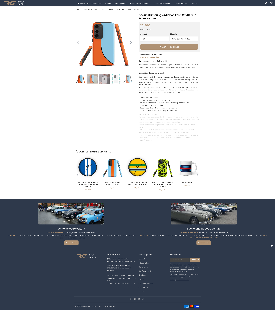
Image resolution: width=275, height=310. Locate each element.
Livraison (142, 275)
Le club (108, 3)
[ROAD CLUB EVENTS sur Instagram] (135, 299)
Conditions (143, 267)
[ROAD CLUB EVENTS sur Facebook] (131, 299)
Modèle (173, 34)
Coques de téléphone (161, 3)
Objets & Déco (181, 3)
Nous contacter (71, 243)
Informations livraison (150, 57)
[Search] (266, 3)
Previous (77, 42)
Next (130, 42)
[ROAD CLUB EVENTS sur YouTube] (139, 299)
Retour (141, 279)
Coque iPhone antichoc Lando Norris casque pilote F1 (162, 184)
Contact (194, 3)
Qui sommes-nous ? (95, 3)
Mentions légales (146, 283)
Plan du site (143, 287)
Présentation (144, 263)
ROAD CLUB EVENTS (88, 306)
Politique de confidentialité (178, 271)
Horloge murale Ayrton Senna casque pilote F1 (137, 183)
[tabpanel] (80, 79)
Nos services (120, 3)
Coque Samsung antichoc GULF (112, 183)
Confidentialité (145, 271)
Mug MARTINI (187, 182)
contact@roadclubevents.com (122, 261)
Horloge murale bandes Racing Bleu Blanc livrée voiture (87, 184)
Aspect (143, 34)
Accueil (82, 3)
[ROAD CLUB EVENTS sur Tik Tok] (143, 300)
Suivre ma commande (118, 259)
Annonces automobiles (139, 3)
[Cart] (271, 3)
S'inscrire (195, 259)
